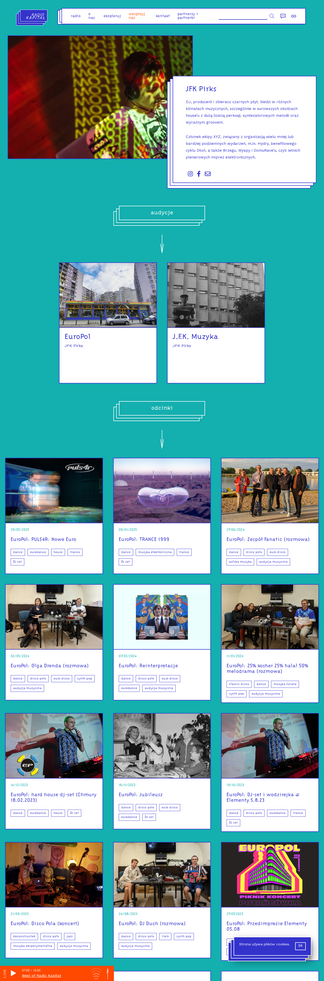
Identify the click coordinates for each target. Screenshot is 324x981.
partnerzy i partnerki (187, 16)
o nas (91, 16)
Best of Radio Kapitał (41, 975)
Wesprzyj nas (137, 16)
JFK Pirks (74, 345)
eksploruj (112, 16)
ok (300, 946)
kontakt (163, 16)
